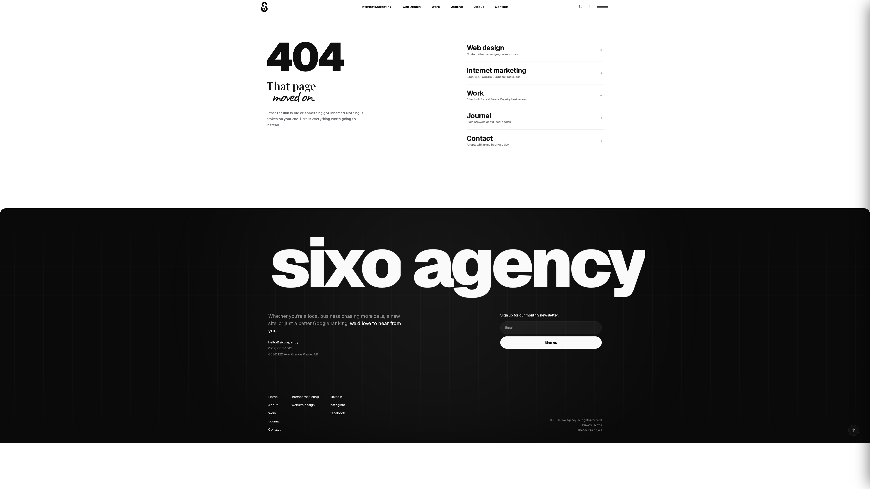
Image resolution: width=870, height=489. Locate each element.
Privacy (587, 425)
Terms (598, 425)
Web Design (411, 7)
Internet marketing (305, 397)
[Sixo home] (264, 7)
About (479, 7)
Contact (501, 7)
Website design (302, 405)
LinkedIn (336, 397)
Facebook (337, 413)
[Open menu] (602, 6)
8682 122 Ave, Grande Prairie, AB (293, 354)
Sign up (551, 342)
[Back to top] (853, 430)
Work (436, 7)
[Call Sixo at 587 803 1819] (580, 6)
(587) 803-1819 (280, 348)
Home (273, 397)
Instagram (337, 405)
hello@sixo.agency (283, 342)
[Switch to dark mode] (590, 6)
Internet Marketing (377, 7)
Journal (457, 7)
